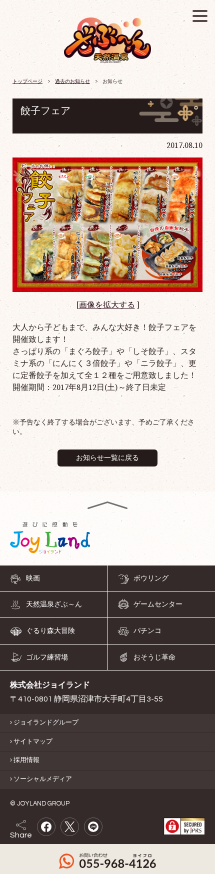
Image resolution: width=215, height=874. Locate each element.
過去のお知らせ (72, 81)
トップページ (27, 81)
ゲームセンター (158, 605)
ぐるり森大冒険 (50, 631)
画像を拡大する (107, 305)
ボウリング (151, 578)
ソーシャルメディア (43, 779)
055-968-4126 (107, 861)
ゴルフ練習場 (47, 657)
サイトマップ (33, 741)
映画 (33, 578)
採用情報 (27, 761)
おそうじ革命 (155, 657)
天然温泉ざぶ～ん (54, 605)
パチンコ (148, 631)
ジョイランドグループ (46, 723)
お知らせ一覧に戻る (107, 458)
